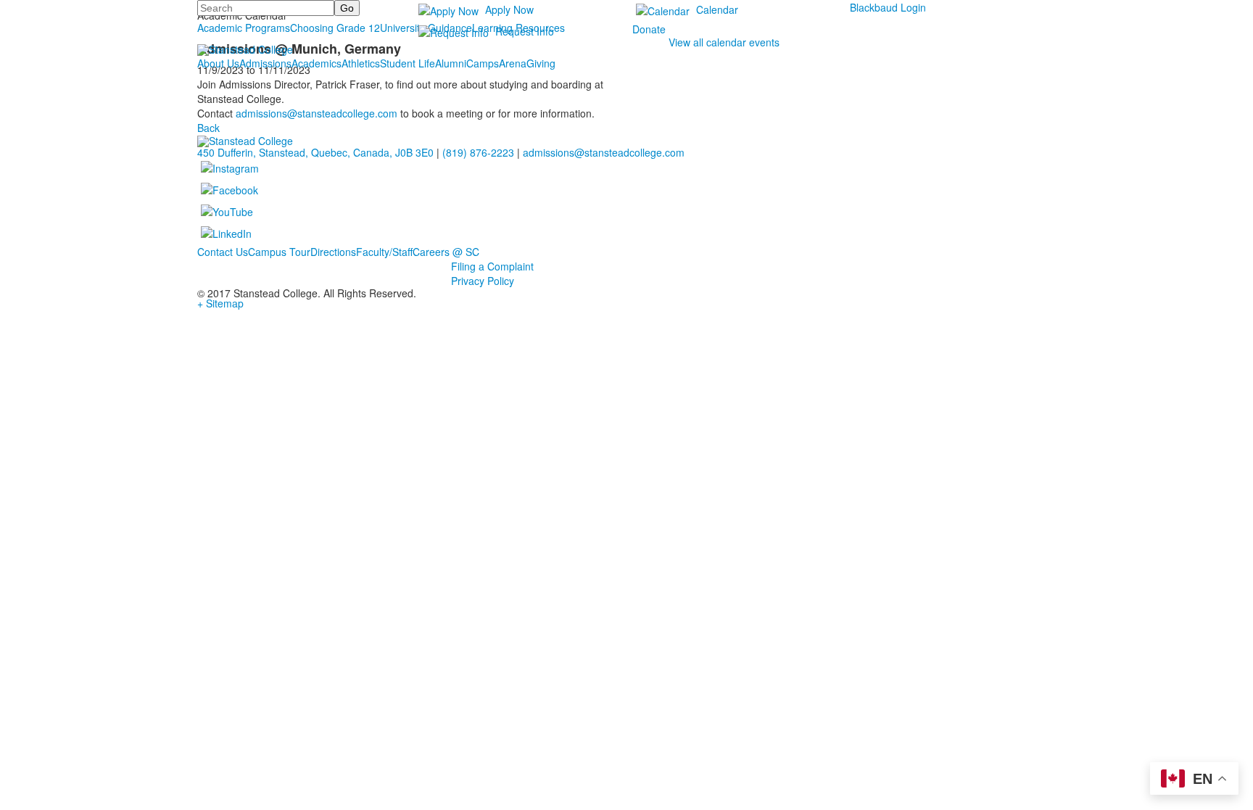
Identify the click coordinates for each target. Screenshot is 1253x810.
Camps (482, 63)
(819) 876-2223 (478, 152)
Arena (512, 63)
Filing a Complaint (492, 266)
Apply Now (509, 9)
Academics (316, 63)
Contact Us (222, 251)
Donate (649, 29)
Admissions (265, 63)
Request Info (524, 31)
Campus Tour (279, 251)
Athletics (361, 63)
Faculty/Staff (384, 251)
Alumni (450, 63)
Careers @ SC (446, 251)
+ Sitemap (220, 303)
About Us (218, 63)
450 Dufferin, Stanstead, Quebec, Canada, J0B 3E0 (315, 152)
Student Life (407, 63)
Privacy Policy (482, 280)
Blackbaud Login (888, 7)
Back (208, 127)
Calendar (717, 9)
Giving (540, 63)
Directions (333, 251)
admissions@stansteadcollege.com (316, 113)
